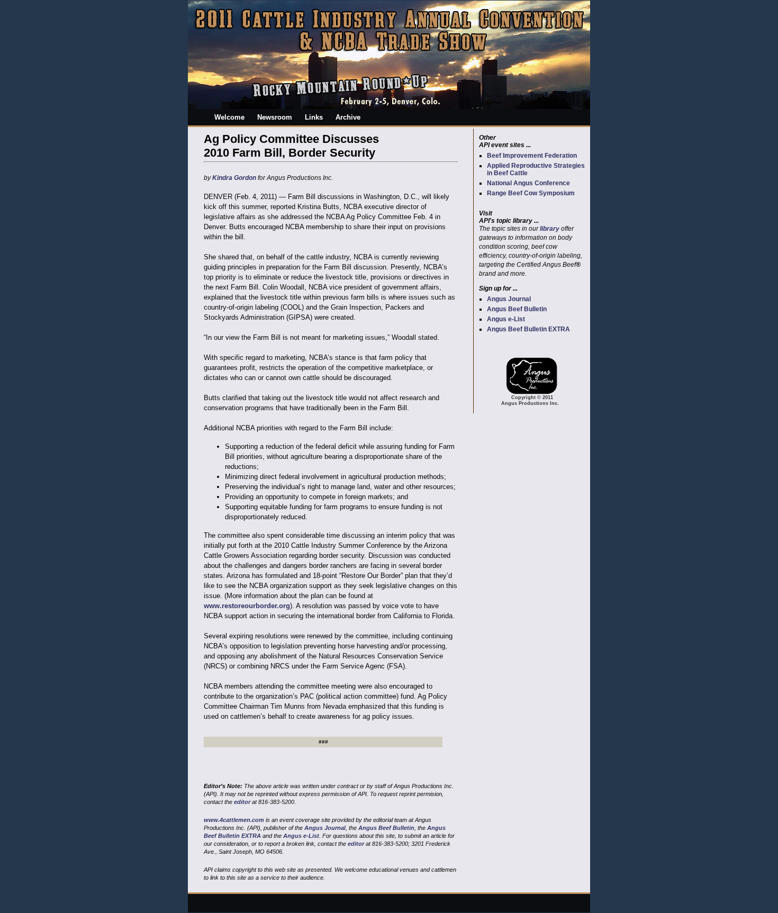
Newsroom (274, 117)
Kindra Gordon (234, 178)
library (549, 228)
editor (242, 802)
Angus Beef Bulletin (517, 309)
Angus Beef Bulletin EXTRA (528, 329)
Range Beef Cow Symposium (531, 193)
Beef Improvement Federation (532, 155)
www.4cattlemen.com (234, 820)
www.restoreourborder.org (247, 606)
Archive (348, 117)
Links (314, 117)
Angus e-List (506, 319)
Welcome (229, 117)
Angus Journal (509, 299)
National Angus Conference (528, 183)
